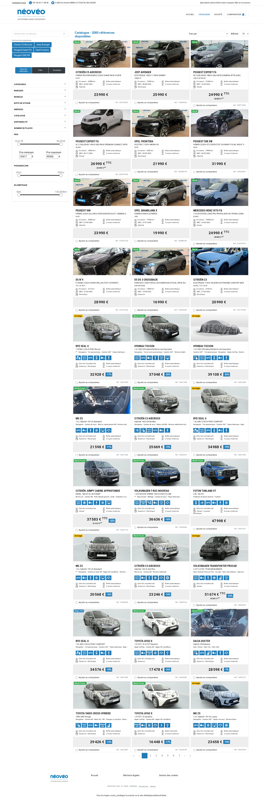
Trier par (193, 34)
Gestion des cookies (168, 775)
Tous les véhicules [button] (23, 70)
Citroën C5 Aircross (23, 44)
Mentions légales (131, 775)
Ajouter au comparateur (89, 102)
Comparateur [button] (235, 14)
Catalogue (204, 14)
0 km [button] (40, 70)
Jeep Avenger (43, 44)
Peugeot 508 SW (22, 55)
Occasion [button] (57, 70)
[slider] (18, 144)
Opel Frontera (42, 50)
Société (218, 14)
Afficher (234, 34)
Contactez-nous (19, 3)
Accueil (190, 14)
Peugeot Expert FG (23, 50)
